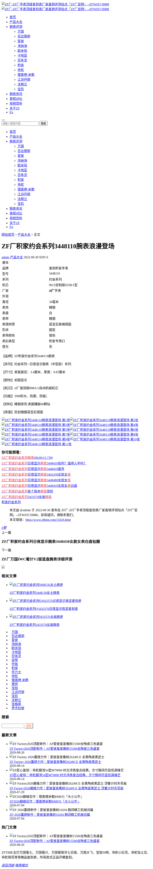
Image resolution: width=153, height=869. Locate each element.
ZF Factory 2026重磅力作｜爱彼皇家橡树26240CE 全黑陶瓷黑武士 (55, 762)
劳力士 (16, 672)
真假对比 (16, 98)
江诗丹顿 (24, 79)
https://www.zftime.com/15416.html (48, 519)
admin (5, 257)
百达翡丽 (24, 36)
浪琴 (15, 660)
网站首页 (8, 234)
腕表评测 (16, 26)
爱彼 (21, 41)
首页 (13, 17)
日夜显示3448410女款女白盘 (39, 485)
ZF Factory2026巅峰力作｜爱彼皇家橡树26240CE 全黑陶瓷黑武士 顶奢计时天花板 (67, 788)
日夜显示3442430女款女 (36, 474)
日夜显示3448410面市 (33, 469)
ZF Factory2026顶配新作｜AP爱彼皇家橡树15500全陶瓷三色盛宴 (55, 748)
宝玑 (21, 89)
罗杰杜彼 (18, 708)
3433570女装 (27, 497)
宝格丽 (16, 704)
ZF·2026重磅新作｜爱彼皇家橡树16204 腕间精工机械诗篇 (50, 814)
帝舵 (21, 70)
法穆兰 (22, 84)
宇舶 (15, 664)
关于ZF (15, 108)
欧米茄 (22, 50)
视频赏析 (16, 103)
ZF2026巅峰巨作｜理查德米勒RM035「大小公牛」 (45, 801)
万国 (21, 31)
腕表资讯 (16, 94)
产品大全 (16, 22)
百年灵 (22, 60)
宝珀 (15, 688)
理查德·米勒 (26, 74)
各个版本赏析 (27, 491)
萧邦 (15, 684)
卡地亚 (22, 55)
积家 (21, 65)
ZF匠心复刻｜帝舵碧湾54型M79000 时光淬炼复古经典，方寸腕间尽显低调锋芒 (65, 775)
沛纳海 (22, 46)
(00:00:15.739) (27, 457)
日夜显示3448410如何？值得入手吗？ (44, 463)
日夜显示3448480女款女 (36, 480)
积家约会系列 (11, 502)
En (11, 112)
